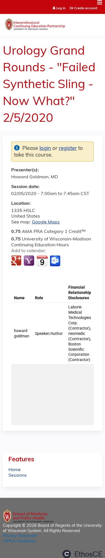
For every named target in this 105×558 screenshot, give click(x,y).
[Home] (52, 23)
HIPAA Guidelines (19, 541)
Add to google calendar (17, 261)
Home (14, 470)
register (68, 148)
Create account (85, 8)
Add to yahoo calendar (29, 261)
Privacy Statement (20, 536)
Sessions (17, 475)
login (45, 148)
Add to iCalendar (42, 260)
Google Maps (46, 222)
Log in (61, 8)
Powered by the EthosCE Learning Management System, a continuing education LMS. (82, 554)
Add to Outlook (55, 261)
